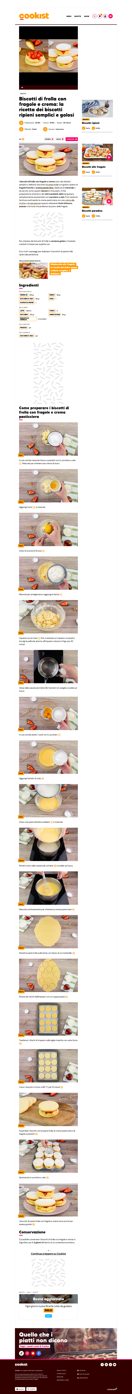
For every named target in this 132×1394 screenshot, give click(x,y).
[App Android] (31, 1389)
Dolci (29, 1292)
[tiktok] (21, 1353)
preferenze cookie (63, 1380)
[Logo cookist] (34, 16)
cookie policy (61, 1374)
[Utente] (105, 16)
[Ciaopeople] (112, 1389)
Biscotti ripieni (90, 123)
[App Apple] (20, 1389)
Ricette (77, 16)
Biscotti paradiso (92, 210)
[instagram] (27, 1353)
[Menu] (110, 16)
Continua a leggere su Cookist (48, 1253)
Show (86, 16)
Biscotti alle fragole (94, 166)
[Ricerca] (94, 16)
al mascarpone (34, 203)
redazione (60, 1377)
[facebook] (38, 1353)
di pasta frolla (52, 184)
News (69, 16)
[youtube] (33, 1353)
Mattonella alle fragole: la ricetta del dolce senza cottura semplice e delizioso (64, 269)
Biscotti (21, 1292)
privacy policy (61, 1370)
